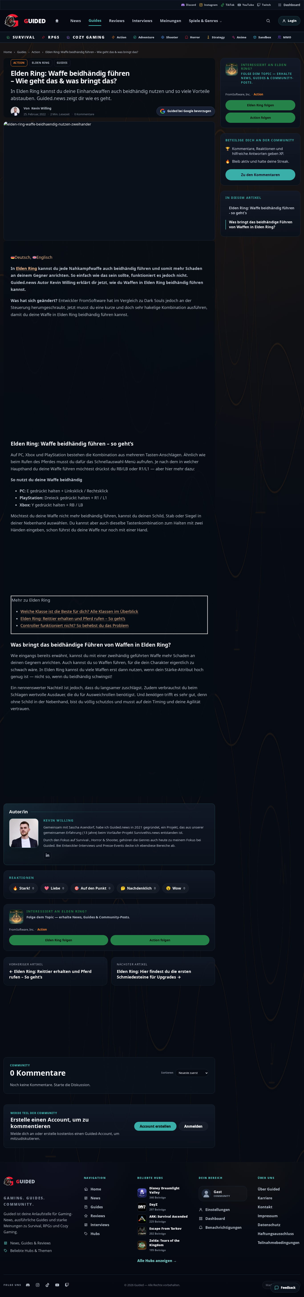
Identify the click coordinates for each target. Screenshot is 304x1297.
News (75, 20)
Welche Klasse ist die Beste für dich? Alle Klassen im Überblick (79, 611)
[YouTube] (57, 1285)
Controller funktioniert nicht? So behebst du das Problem (74, 625)
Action (36, 52)
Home (58, 20)
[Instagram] (37, 1285)
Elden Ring (41, 63)
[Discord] (28, 1285)
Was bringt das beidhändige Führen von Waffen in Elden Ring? (260, 224)
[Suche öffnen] (268, 20)
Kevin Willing (41, 108)
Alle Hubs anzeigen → (157, 1260)
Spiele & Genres (203, 20)
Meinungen (170, 20)
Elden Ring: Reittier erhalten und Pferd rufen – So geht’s (72, 618)
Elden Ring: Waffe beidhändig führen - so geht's (261, 210)
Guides (95, 20)
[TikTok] (47, 1285)
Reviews (116, 20)
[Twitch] (67, 1285)
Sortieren (167, 1073)
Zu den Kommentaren (260, 174)
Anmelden (193, 1126)
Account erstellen (155, 1126)
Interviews (142, 20)
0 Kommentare (84, 114)
